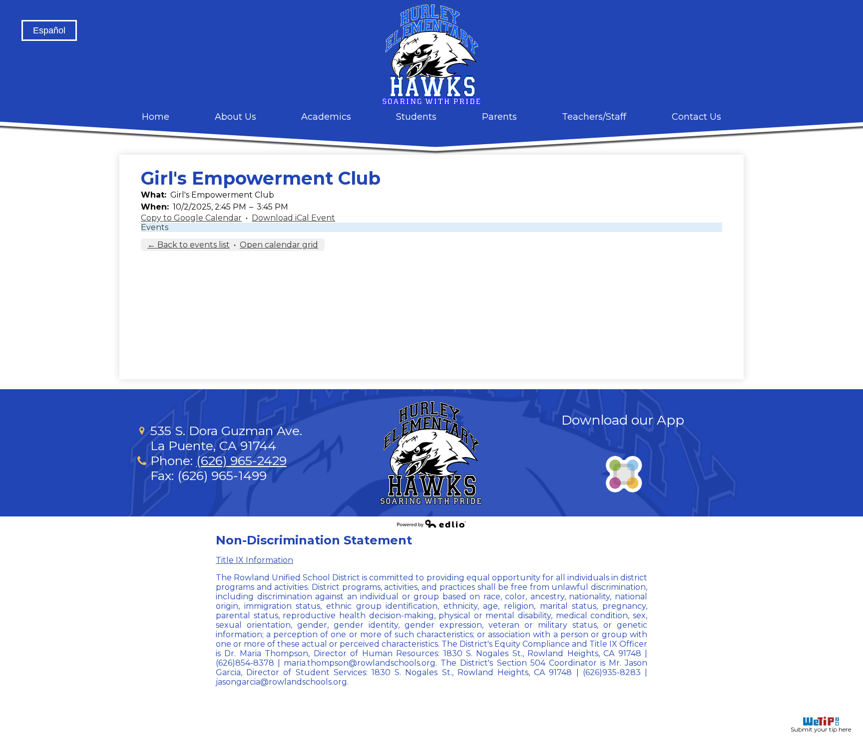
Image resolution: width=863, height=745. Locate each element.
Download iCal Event (293, 218)
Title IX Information (254, 560)
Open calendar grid (279, 244)
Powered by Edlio (431, 523)
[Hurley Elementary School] (431, 54)
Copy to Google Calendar (191, 218)
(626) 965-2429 (241, 460)
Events (154, 227)
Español (49, 30)
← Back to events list (188, 244)
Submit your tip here (821, 729)
